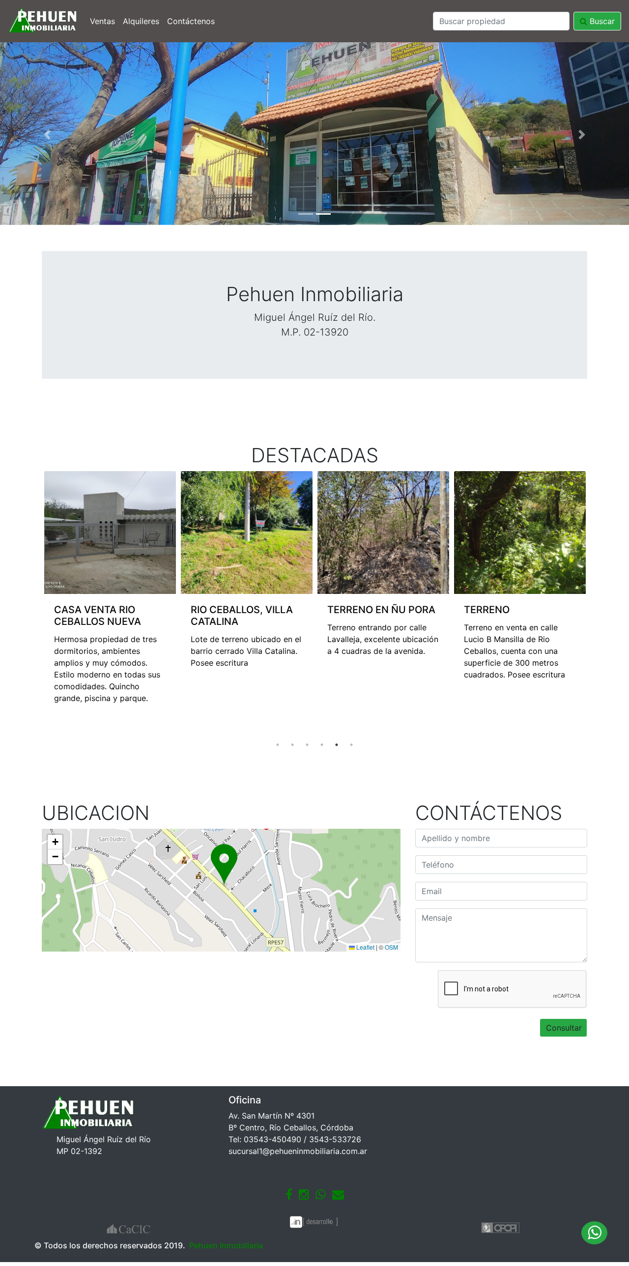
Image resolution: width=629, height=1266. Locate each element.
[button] (47, 134)
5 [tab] (337, 745)
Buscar (601, 21)
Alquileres (141, 21)
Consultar (564, 1028)
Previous (34, 604)
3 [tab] (307, 745)
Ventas (102, 21)
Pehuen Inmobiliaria (226, 1245)
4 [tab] (322, 745)
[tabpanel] (110, 574)
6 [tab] (351, 745)
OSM (391, 947)
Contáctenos (191, 21)
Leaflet (364, 947)
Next (595, 604)
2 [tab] (292, 745)
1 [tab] (278, 745)
